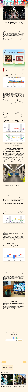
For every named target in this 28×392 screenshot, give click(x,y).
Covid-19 (13, 332)
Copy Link (20, 340)
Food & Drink (14, 377)
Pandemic (15, 332)
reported (15, 189)
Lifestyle (17, 332)
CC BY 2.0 (24, 183)
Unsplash (24, 298)
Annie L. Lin (7, 367)
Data (6, 332)
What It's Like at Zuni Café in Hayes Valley (19, 386)
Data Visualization (9, 332)
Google (4, 35)
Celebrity (1, 377)
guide (22, 311)
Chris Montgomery (20, 298)
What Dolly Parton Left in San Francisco (6, 386)
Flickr (21, 183)
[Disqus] (14, 350)
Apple (8, 35)
